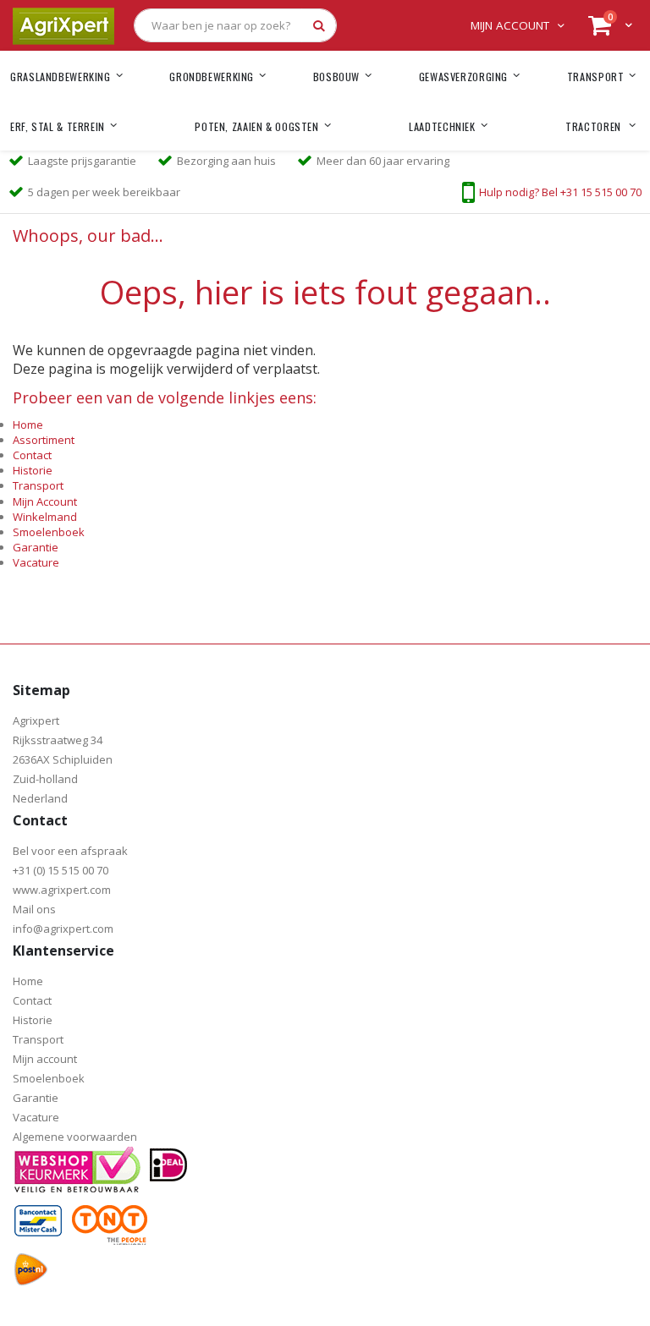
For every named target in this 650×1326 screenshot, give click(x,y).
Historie (32, 470)
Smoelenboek (49, 532)
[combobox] (235, 25)
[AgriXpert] (63, 25)
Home (28, 424)
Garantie (35, 547)
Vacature (36, 562)
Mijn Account (45, 501)
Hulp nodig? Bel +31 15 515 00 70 (560, 192)
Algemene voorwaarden (75, 1136)
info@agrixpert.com (63, 928)
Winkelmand (45, 516)
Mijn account (510, 25)
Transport (38, 485)
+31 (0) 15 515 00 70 (60, 870)
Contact (32, 455)
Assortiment (43, 439)
